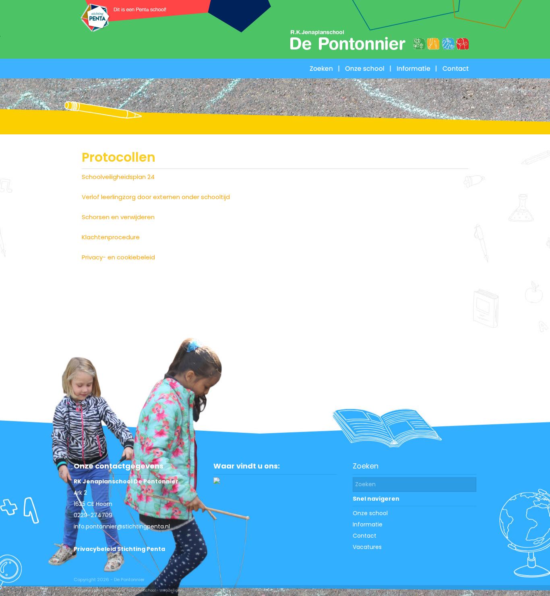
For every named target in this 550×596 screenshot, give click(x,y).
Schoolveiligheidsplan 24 (118, 177)
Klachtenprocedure (111, 237)
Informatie (368, 524)
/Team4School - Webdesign (155, 590)
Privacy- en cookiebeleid (118, 257)
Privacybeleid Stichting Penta (119, 549)
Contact (364, 536)
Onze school (370, 513)
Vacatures (367, 547)
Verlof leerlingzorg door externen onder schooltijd (156, 197)
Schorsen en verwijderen (118, 217)
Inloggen (82, 590)
